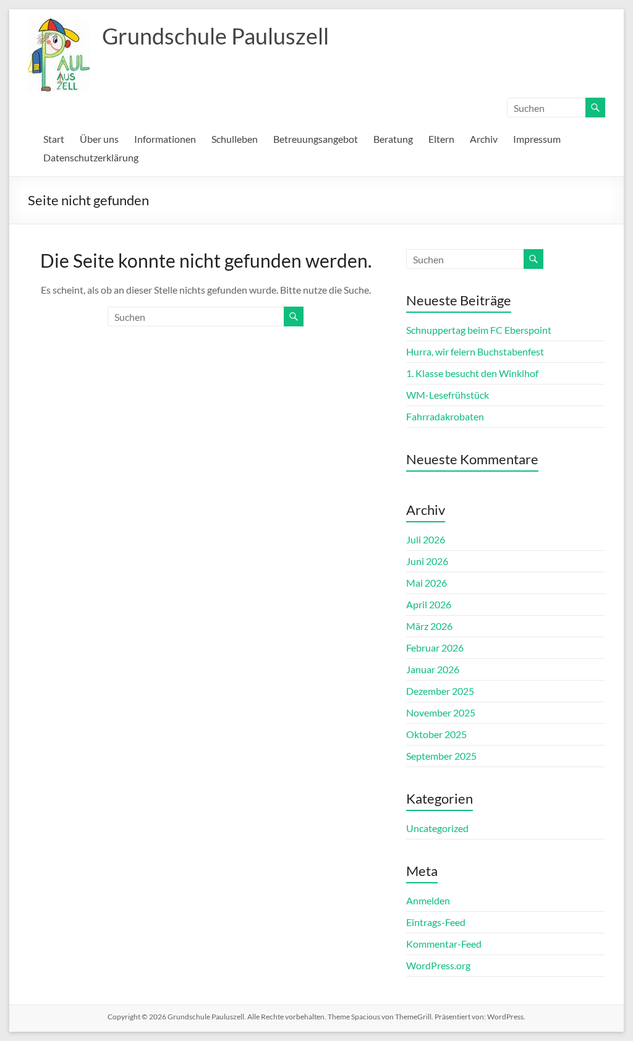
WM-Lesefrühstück (447, 395)
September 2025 (441, 756)
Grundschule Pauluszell (215, 35)
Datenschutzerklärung (90, 157)
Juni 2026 (427, 561)
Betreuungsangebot (315, 139)
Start (53, 139)
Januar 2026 (432, 669)
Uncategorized (437, 828)
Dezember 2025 (440, 691)
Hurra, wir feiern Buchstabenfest (475, 351)
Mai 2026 (426, 582)
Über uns (99, 139)
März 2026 (429, 626)
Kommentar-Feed (444, 944)
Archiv (484, 139)
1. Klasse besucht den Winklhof (472, 373)
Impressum (537, 139)
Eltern (441, 139)
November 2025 (440, 712)
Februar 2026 (435, 647)
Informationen (165, 139)
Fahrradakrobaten (445, 416)
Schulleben (234, 139)
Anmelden (428, 900)
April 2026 (428, 604)
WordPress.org (438, 965)
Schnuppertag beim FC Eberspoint (478, 330)
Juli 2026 (425, 539)
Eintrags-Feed (435, 922)
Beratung (393, 139)
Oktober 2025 (436, 734)
